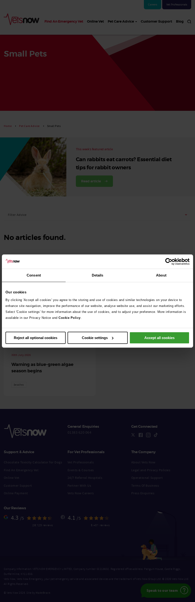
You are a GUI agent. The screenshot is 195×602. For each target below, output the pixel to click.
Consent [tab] (34, 275)
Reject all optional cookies (35, 338)
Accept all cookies (159, 338)
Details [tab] (97, 275)
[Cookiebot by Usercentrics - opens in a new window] (169, 261)
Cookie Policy (69, 318)
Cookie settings (95, 338)
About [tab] (161, 275)
